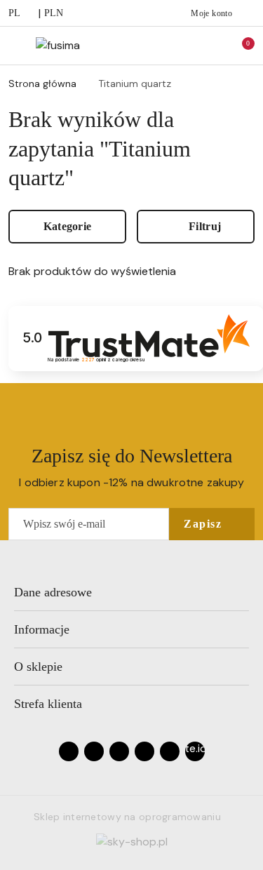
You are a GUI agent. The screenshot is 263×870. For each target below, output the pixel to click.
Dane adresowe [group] (53, 592)
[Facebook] (69, 751)
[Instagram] (94, 751)
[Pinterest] (170, 751)
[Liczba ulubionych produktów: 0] (209, 45)
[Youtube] (119, 751)
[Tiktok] (144, 751)
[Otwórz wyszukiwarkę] (179, 45)
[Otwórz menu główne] (16, 45)
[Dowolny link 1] (195, 751)
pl (14, 13)
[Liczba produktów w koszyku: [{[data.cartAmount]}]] (238, 45)
